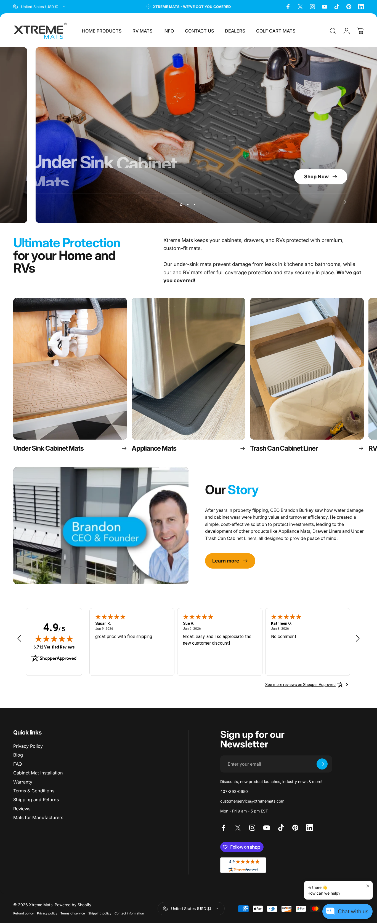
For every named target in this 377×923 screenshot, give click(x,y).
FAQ (17, 764)
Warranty (22, 782)
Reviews (21, 808)
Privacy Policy (28, 746)
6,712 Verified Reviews (54, 647)
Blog (18, 755)
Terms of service (72, 913)
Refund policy (23, 913)
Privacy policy (47, 913)
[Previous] (34, 202)
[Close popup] (368, 886)
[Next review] (358, 638)
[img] (54, 638)
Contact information (129, 913)
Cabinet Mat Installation (38, 773)
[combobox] (39, 6)
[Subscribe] (322, 763)
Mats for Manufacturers (38, 817)
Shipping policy (99, 913)
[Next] (342, 202)
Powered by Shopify (73, 904)
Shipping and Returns (36, 799)
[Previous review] (19, 638)
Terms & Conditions (33, 790)
